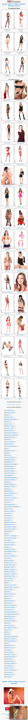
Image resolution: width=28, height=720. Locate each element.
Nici (7, 533)
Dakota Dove (10, 549)
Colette (8, 650)
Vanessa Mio (10, 504)
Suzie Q (8, 495)
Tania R (8, 554)
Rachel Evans (10, 437)
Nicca (8, 271)
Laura (8, 415)
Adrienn (8, 515)
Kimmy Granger (11, 536)
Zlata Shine (10, 430)
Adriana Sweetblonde (7, 292)
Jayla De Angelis (21, 249)
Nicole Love (10, 648)
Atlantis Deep (10, 654)
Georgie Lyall (10, 565)
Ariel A (8, 502)
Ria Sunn (8, 398)
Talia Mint (8, 313)
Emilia (8, 592)
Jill (7, 448)
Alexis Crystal (10, 498)
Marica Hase (10, 522)
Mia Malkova (10, 484)
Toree (8, 421)
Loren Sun (9, 580)
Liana (8, 634)
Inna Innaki (9, 511)
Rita (7, 583)
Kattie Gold (21, 271)
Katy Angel (8, 143)
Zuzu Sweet (10, 442)
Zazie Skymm (10, 457)
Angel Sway (10, 567)
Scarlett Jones (11, 527)
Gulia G (8, 520)
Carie (21, 313)
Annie (8, 455)
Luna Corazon (11, 605)
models (16, 4)
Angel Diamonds (11, 636)
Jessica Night (10, 621)
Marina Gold (10, 412)
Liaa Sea (9, 672)
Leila (7, 453)
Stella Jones (10, 460)
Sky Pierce (9, 618)
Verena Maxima (11, 446)
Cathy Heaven (21, 334)
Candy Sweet (10, 529)
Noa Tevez (9, 668)
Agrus (8, 547)
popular (4, 4)
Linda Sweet (10, 542)
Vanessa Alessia (11, 435)
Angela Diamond (11, 614)
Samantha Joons (12, 587)
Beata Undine (10, 486)
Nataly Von (10, 645)
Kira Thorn (21, 377)
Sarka (21, 398)
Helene (8, 540)
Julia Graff (9, 410)
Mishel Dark (7, 100)
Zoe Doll (9, 509)
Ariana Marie (10, 607)
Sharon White (10, 480)
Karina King (10, 601)
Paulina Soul (10, 524)
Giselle (7, 249)
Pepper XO (9, 462)
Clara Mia (9, 652)
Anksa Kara (21, 228)
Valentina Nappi (11, 464)
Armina (8, 630)
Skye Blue (9, 444)
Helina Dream (10, 657)
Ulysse (8, 482)
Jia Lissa (9, 424)
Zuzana (8, 677)
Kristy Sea (8, 121)
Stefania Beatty (11, 477)
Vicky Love (8, 377)
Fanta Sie (9, 665)
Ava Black (9, 659)
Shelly (8, 207)
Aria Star (9, 603)
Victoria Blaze (10, 641)
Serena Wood (21, 143)
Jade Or (8, 513)
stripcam (17, 6)
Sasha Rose (10, 545)
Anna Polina (10, 468)
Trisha (8, 558)
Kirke (8, 623)
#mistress (18, 404)
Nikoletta (9, 491)
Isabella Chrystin (7, 185)
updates (10, 4)
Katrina (7, 334)
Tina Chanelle (10, 556)
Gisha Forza (10, 594)
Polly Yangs (10, 426)
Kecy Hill (9, 596)
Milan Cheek (10, 571)
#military (13, 404)
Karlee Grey (10, 661)
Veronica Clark (11, 585)
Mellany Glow (10, 576)
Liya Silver (9, 578)
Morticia (9, 531)
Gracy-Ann (21, 207)
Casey (8, 489)
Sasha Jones (21, 100)
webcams (22, 4)
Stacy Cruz (21, 292)
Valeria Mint (10, 466)
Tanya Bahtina (11, 493)
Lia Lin (21, 356)
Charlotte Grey (11, 627)
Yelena (21, 185)
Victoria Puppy (11, 538)
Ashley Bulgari (8, 228)
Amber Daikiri (10, 663)
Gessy (8, 598)
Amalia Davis (10, 473)
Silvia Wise (9, 560)
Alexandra (21, 121)
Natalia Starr (10, 616)
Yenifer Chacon (11, 433)
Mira (7, 632)
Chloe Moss (7, 164)
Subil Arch (9, 610)
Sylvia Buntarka (11, 419)
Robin (8, 439)
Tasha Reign (10, 471)
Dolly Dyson (7, 356)
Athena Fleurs (21, 164)
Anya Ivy (9, 518)
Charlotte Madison (12, 507)
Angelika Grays (11, 551)
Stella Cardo (10, 451)
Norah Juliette (11, 574)
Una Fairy (9, 500)
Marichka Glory (11, 612)
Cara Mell (9, 589)
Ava (7, 643)
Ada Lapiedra (10, 569)
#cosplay (9, 404)
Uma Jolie (9, 417)
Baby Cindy (10, 674)
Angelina (9, 475)
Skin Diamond (11, 670)
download (11, 6)
